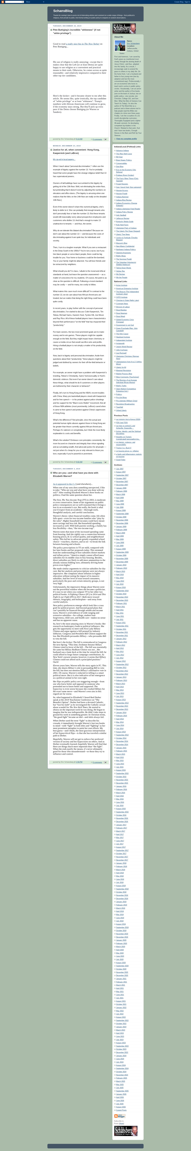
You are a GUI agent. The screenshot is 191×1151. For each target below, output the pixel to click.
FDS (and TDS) (122, 423)
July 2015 (119, 767)
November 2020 (122, 972)
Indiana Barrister (122, 197)
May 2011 (119, 613)
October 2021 (121, 1004)
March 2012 (120, 645)
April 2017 (120, 834)
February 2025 (121, 1078)
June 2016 (120, 802)
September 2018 (122, 889)
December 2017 (122, 860)
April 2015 (120, 757)
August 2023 (121, 1043)
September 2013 (122, 703)
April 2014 (120, 719)
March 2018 (120, 870)
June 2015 (120, 764)
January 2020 (121, 940)
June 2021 (120, 995)
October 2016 (121, 815)
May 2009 (120, 539)
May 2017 (120, 838)
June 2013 (120, 693)
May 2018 (120, 876)
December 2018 (122, 899)
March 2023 (120, 1030)
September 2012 (122, 664)
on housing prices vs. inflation (127, 451)
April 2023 (120, 1033)
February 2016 (121, 789)
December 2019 (122, 937)
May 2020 (120, 953)
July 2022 (119, 1014)
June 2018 (120, 879)
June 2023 (120, 1036)
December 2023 (122, 1052)
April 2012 (120, 648)
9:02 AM (79, 462)
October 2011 (121, 629)
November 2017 (122, 857)
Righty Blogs (121, 256)
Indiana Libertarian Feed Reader (128, 209)
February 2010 (121, 568)
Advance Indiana (122, 151)
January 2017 (121, 825)
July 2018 (119, 882)
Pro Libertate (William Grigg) (126, 401)
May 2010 (120, 578)
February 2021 (121, 982)
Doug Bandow (121, 310)
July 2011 (119, 620)
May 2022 (120, 1011)
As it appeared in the (64, 484)
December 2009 (122, 562)
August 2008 (121, 510)
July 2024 (119, 1062)
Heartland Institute (123, 337)
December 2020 (122, 975)
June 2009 (120, 543)
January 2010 (121, 565)
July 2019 (119, 921)
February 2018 (121, 866)
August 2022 (121, 1017)
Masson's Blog (121, 243)
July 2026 (119, 1104)
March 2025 (120, 1081)
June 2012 (120, 655)
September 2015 (122, 773)
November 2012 (122, 671)
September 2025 (122, 1091)
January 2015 (121, 748)
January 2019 (121, 902)
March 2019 (120, 908)
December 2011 (122, 636)
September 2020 (122, 966)
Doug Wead (120, 316)
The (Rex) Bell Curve (124, 154)
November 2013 (122, 706)
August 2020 (121, 963)
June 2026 (120, 1101)
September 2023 (122, 1046)
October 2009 (121, 555)
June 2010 (120, 581)
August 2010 (121, 587)
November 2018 (122, 895)
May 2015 (120, 761)
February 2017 (121, 828)
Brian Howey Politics (124, 160)
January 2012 (121, 639)
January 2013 (121, 677)
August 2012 (121, 661)
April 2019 (120, 911)
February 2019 (121, 905)
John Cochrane (121, 350)
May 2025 (120, 1085)
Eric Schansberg (133, 43)
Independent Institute (124, 340)
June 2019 (120, 918)
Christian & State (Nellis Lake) (127, 300)
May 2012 (120, 652)
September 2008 (122, 514)
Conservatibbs (121, 163)
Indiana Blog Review (123, 200)
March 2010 (120, 571)
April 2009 (120, 536)
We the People (121, 277)
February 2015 (121, 751)
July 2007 (119, 469)
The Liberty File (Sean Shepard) (128, 231)
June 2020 (120, 956)
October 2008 (121, 517)
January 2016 (121, 786)
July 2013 (119, 696)
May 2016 (120, 799)
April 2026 (120, 1097)
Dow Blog (119, 167)
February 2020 (121, 943)
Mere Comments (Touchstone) (127, 377)
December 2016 (122, 822)
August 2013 (121, 700)
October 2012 (121, 668)
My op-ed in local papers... (64, 159)
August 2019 (121, 924)
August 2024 (121, 1065)
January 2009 (121, 527)
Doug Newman (121, 313)
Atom (122, 1123)
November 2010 (122, 597)
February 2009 (121, 530)
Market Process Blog (124, 374)
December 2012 (122, 674)
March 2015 (120, 754)
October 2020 (121, 969)
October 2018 (121, 892)
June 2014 (120, 725)
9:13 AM (79, 139)
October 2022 (121, 1024)
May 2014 (120, 722)
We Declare (120, 274)
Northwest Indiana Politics (126, 250)
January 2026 (121, 1094)
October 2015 (121, 777)
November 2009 (122, 559)
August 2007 (121, 472)
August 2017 (121, 847)
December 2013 (122, 709)
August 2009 (121, 549)
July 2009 (119, 546)
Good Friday (120, 460)
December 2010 (122, 600)
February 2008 (121, 491)
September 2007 (122, 475)
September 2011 (122, 626)
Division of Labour (123, 307)
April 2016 (120, 796)
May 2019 (120, 915)
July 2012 (119, 658)
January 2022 (121, 1008)
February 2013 (121, 680)
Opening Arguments (123, 253)
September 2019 (122, 927)
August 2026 (121, 1107)
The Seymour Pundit (124, 259)
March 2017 (120, 831)
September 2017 (122, 850)
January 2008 (121, 488)
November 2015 (122, 780)
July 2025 (119, 1088)
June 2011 (120, 616)
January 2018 (121, 863)
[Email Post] (105, 139)
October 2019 (121, 931)
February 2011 (121, 603)
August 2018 (121, 886)
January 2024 (121, 1056)
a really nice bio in (82, 44)
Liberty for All (121, 367)
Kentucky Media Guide (124, 222)
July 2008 (119, 507)
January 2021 (121, 979)
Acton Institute (121, 285)
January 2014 (121, 713)
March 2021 (120, 985)
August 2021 (121, 1001)
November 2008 (122, 520)
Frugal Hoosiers (122, 184)
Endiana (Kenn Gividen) (125, 175)
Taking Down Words (123, 268)
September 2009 (122, 552)
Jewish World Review (124, 347)
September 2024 (122, 1068)
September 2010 (122, 591)
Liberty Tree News (123, 234)
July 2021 (119, 998)
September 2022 (122, 1020)
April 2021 (120, 988)
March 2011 (120, 607)
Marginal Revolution (123, 370)
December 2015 (122, 783)
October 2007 (121, 478)
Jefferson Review (122, 218)
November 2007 (122, 482)
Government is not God (125, 325)
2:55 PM (79, 762)
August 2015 (121, 770)
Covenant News (122, 304)
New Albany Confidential (125, 246)
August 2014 (121, 732)
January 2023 (121, 1027)
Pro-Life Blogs (121, 398)
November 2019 (122, 934)
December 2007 (122, 485)
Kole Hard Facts (122, 225)
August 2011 (121, 623)
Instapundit (120, 343)
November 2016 (122, 818)
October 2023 (121, 1049)
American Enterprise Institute (127, 289)
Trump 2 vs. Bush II (123, 448)
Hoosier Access (122, 190)
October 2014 (121, 738)
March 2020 (120, 947)
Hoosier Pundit (121, 194)
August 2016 (121, 809)
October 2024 (121, 1072)
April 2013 (120, 687)
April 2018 (120, 873)
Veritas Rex (120, 271)
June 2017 (120, 841)
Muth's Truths (121, 386)
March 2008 (120, 494)
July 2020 (119, 959)
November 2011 (122, 632)
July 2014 (119, 729)
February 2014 (121, 716)
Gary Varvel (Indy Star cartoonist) (128, 187)
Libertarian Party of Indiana (126, 228)
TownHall (119, 407)
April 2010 (120, 575)
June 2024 (120, 1059)
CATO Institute (121, 297)
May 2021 (120, 992)
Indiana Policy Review (124, 212)
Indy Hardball (121, 215)
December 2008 (122, 523)
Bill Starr (119, 157)
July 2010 (119, 584)
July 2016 (119, 806)
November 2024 (122, 1075)
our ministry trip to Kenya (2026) (128, 419)
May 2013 (120, 690)
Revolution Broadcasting (125, 404)
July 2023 (119, 1040)
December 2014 (122, 745)
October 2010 (121, 594)
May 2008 (120, 501)
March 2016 (120, 793)
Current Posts (121, 1110)
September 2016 (122, 812)
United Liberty (121, 410)
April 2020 (120, 950)
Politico (119, 394)
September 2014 (122, 735)
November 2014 (122, 741)
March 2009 (120, 533)
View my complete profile (126, 139)
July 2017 (119, 844)
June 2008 (120, 504)
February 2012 (121, 642)
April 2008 (120, 498)
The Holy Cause (122, 334)
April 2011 (120, 610)
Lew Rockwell (121, 353)
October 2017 (121, 854)
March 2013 (120, 684)
